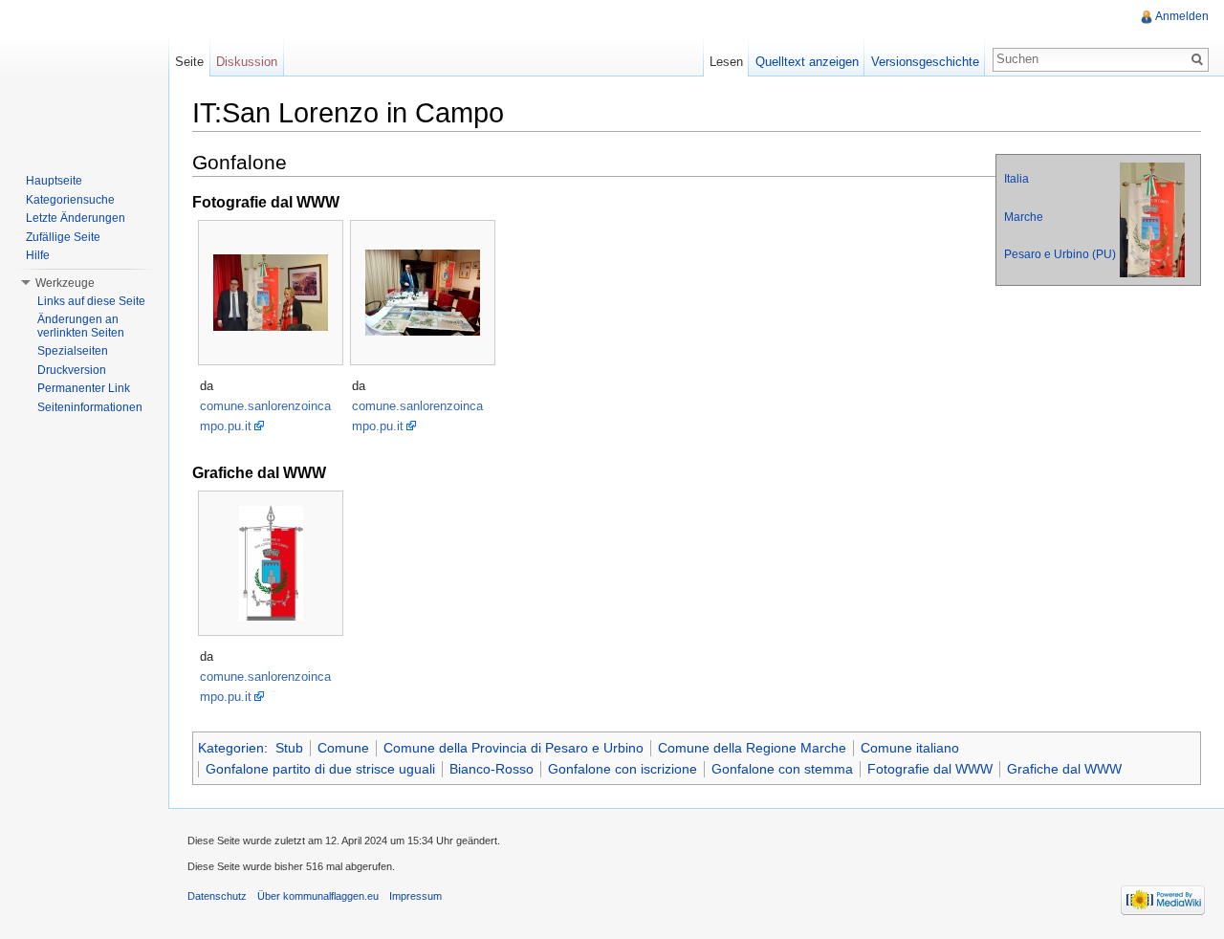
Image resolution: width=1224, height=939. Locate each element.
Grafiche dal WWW (1064, 768)
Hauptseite (54, 180)
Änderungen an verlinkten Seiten (80, 326)
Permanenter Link (83, 388)
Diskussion (246, 62)
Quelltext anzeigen (807, 62)
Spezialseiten (72, 351)
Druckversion (71, 370)
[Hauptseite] (84, 76)
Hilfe (38, 255)
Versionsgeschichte (925, 62)
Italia (1016, 179)
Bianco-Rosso (491, 768)
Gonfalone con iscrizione (622, 768)
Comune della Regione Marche (752, 747)
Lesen (726, 62)
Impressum (415, 896)
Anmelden (1182, 16)
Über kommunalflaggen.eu (318, 896)
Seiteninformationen (89, 407)
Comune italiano (910, 747)
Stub (289, 747)
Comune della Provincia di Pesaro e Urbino (513, 747)
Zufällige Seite (63, 237)
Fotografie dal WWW (930, 768)
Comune (343, 747)
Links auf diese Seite (91, 301)
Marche (1023, 217)
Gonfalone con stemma (782, 768)
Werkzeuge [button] (65, 283)
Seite (189, 62)
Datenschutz (217, 896)
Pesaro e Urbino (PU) (1060, 254)
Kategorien (231, 747)
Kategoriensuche (70, 200)
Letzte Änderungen (75, 218)
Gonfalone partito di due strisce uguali (320, 768)
